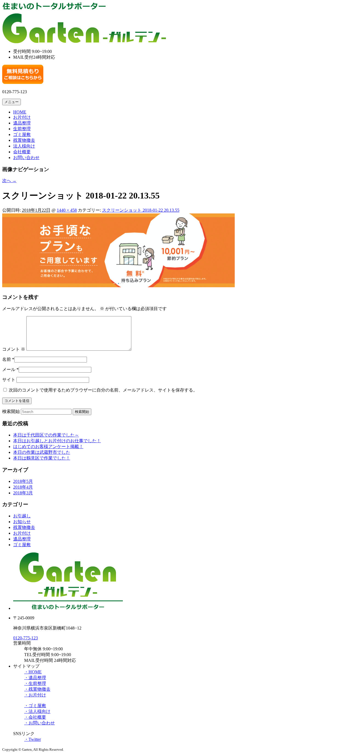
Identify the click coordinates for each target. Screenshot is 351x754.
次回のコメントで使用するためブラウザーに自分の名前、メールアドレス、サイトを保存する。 (103, 390)
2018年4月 (23, 487)
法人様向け (24, 146)
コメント (13, 349)
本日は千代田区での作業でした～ (46, 435)
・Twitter (32, 739)
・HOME (33, 672)
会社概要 (22, 151)
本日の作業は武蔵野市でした (41, 452)
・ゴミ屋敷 (35, 705)
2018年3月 (23, 493)
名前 (6, 359)
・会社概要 (35, 717)
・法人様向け (37, 711)
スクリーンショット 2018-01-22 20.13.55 (140, 210)
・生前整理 (35, 683)
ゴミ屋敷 (22, 134)
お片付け (22, 117)
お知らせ (22, 521)
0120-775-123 (25, 638)
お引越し (22, 516)
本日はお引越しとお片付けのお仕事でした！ (57, 440)
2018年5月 (23, 481)
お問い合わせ (26, 157)
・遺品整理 (35, 677)
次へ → (9, 180)
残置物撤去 (24, 140)
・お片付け (35, 695)
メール (8, 369)
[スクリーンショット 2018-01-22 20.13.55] (118, 286)
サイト (8, 379)
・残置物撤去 (37, 689)
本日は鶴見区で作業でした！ (41, 458)
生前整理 (22, 128)
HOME (19, 112)
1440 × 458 (67, 210)
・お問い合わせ (39, 723)
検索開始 (11, 411)
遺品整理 (22, 123)
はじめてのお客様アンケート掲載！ (48, 446)
